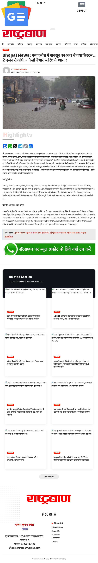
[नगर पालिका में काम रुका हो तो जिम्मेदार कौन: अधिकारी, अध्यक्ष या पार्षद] (25, 441)
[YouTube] (41, 3)
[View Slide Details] (49, 249)
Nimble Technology (59, 559)
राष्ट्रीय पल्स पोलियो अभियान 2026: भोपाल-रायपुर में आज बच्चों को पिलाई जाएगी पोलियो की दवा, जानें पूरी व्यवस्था (25, 412)
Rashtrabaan (20, 69)
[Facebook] (35, 3)
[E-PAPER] (81, 4)
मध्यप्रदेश (6, 50)
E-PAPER (81, 11)
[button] (49, 476)
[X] (38, 3)
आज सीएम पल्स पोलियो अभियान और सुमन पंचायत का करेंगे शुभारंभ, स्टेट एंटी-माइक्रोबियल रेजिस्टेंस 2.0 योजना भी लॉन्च (71, 364)
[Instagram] (44, 3)
